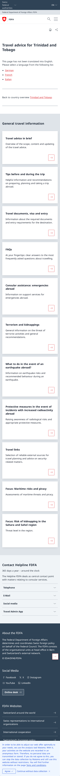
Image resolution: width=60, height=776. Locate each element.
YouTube (10, 683)
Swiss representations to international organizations (23, 722)
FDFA (11, 19)
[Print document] (50, 30)
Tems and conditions (36, 765)
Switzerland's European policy (19, 740)
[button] (55, 656)
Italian (8, 79)
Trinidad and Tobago (41, 97)
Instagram (35, 677)
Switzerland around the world (19, 712)
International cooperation (17, 732)
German (9, 70)
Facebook (11, 677)
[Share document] (56, 30)
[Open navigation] (56, 19)
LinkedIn (25, 683)
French (8, 74)
